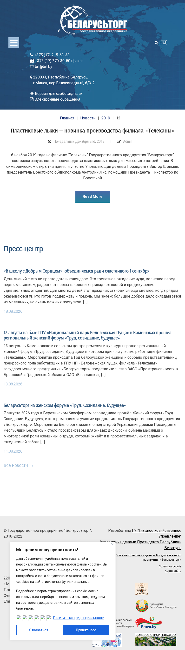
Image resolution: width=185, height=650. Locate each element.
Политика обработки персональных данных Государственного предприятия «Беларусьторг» (138, 557)
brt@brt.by (43, 66)
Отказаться (38, 630)
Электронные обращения (56, 99)
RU (164, 43)
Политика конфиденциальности (78, 618)
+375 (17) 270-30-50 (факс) (58, 60)
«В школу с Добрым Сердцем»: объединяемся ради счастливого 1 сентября (77, 271)
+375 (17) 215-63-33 (51, 55)
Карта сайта (173, 570)
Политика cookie (170, 566)
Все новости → (19, 465)
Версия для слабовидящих (58, 93)
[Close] (112, 544)
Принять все (86, 630)
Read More (93, 196)
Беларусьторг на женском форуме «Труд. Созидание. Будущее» (65, 405)
